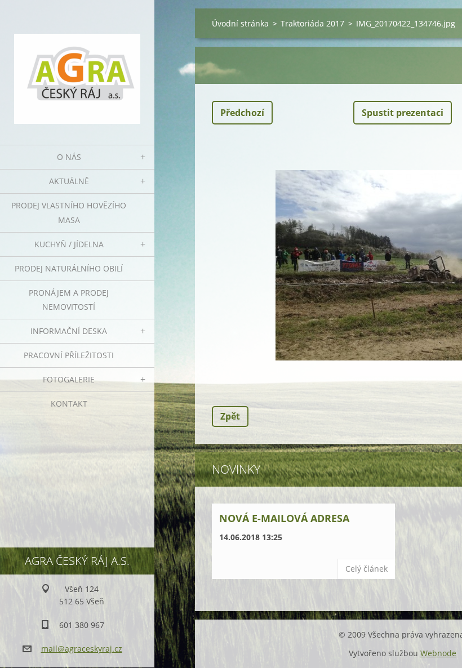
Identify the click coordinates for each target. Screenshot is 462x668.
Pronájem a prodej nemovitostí (69, 300)
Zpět (230, 416)
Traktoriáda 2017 (312, 23)
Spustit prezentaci (402, 112)
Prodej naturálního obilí (69, 268)
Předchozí (242, 112)
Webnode (438, 653)
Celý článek (366, 568)
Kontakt (69, 403)
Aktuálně (69, 181)
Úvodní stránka (240, 23)
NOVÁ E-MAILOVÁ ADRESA (284, 518)
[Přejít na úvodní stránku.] (77, 65)
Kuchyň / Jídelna (69, 244)
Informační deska (68, 331)
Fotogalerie (69, 379)
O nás (69, 157)
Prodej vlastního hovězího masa (68, 212)
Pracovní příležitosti (69, 355)
